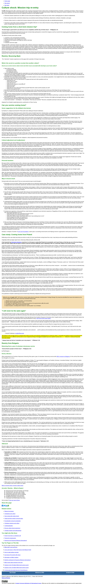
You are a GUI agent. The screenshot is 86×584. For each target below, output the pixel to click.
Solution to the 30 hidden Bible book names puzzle (16, 565)
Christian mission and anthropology (12, 530)
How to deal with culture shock (11, 516)
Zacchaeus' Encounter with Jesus (12, 554)
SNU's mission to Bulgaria (63, 356)
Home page (7, 1)
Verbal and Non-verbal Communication (13, 518)
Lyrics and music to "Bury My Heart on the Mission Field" (17, 549)
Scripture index (70, 572)
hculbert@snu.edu (19, 333)
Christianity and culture (9, 513)
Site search (7, 3)
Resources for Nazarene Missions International (15, 540)
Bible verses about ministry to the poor (13, 562)
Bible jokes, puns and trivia (10, 547)
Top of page (12, 572)
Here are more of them (14, 500)
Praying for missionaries (10, 538)
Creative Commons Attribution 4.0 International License (28, 583)
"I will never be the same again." (43, 318)
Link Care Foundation (23, 231)
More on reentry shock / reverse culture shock (12, 485)
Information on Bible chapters (11, 557)
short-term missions (16, 242)
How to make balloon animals (11, 552)
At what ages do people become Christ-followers (15, 570)
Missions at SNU (39, 572)
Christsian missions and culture (11, 523)
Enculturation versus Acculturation (12, 520)
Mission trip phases (9, 511)
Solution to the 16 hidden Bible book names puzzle (16, 567)
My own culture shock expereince (12, 528)
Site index (6, 5)
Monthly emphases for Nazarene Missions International (17, 560)
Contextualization (8, 525)
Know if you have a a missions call (12, 535)
